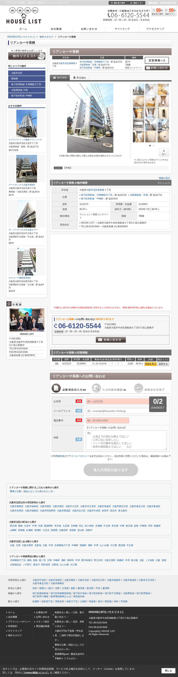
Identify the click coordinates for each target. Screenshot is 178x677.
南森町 (157, 526)
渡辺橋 (121, 545)
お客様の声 (41, 612)
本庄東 (57, 526)
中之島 (106, 526)
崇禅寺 (70, 560)
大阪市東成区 (153, 506)
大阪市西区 (45, 506)
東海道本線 (78, 596)
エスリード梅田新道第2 (20, 278)
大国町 (83, 601)
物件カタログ (15, 635)
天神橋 (74, 526)
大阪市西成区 (64, 510)
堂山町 (81, 530)
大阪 (12, 545)
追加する (163, 364)
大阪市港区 (58, 506)
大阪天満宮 (27, 545)
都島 (29, 560)
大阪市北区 (63, 63)
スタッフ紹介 (43, 621)
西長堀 (108, 601)
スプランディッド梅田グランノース (25, 139)
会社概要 (12, 617)
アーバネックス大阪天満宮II (22, 185)
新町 (73, 588)
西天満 (13, 526)
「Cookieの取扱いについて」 (36, 672)
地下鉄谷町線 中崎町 (21, 95)
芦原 (98, 588)
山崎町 (13, 530)
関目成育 (45, 564)
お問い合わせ (43, 617)
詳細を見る (150, 364)
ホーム (11, 612)
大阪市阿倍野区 (48, 510)
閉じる (168, 670)
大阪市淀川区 (79, 510)
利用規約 (57, 456)
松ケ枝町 (89, 526)
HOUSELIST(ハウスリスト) (106, 612)
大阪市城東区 (31, 510)
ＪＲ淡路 (149, 560)
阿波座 (92, 601)
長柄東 (72, 63)
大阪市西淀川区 (120, 506)
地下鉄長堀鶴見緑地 (61, 593)
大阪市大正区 (72, 506)
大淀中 (27, 526)
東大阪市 (122, 510)
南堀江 (42, 588)
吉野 (57, 588)
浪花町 (72, 530)
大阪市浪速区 (104, 506)
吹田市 (105, 510)
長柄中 (89, 530)
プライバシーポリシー (78, 456)
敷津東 (81, 588)
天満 (94, 64)
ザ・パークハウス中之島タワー (23, 230)
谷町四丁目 (47, 601)
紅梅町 (29, 530)
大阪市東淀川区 (137, 506)
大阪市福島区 (31, 506)
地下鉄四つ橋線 (40, 596)
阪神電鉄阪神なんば (61, 596)
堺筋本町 (59, 601)
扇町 (90, 545)
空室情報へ (156, 60)
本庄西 (115, 526)
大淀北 (46, 530)
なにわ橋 (104, 545)
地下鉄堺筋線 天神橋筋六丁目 (26, 84)
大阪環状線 (85, 64)
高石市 (113, 510)
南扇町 (37, 530)
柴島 (35, 560)
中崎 (122, 526)
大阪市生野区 (16, 510)
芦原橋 (124, 601)
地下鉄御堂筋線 (40, 593)
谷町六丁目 (72, 601)
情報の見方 (164, 178)
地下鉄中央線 (80, 593)
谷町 (35, 588)
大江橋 (113, 545)
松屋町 (36, 601)
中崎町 (97, 67)
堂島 (136, 526)
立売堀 (65, 588)
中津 (34, 526)
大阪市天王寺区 (88, 506)
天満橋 (98, 526)
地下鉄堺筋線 (86, 62)
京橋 (163, 560)
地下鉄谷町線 (86, 67)
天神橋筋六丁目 (101, 62)
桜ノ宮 (42, 560)
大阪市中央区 (93, 510)
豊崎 (20, 526)
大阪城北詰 (15, 564)
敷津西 (106, 588)
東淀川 (36, 564)
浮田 (150, 526)
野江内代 (98, 560)
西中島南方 (86, 560)
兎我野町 (48, 526)
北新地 (37, 545)
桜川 (50, 588)
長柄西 (54, 530)
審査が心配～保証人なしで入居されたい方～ (32, 491)
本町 (116, 601)
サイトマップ (15, 631)
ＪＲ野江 (27, 564)
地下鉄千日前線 (113, 593)
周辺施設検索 (43, 626)
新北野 (90, 588)
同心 (81, 526)
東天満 (129, 526)
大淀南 (66, 526)
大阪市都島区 (16, 506)
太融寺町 (63, 530)
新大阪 (134, 560)
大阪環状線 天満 (19, 90)
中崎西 (143, 526)
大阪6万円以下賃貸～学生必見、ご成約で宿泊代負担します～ (69, 635)
